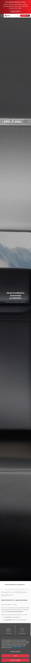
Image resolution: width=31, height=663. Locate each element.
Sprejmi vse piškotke (16, 660)
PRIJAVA (18, 16)
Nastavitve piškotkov (15, 651)
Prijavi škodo (15, 11)
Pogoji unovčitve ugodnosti (15, 584)
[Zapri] (29, 638)
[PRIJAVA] (18, 15)
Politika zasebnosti (17, 647)
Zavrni (15, 655)
